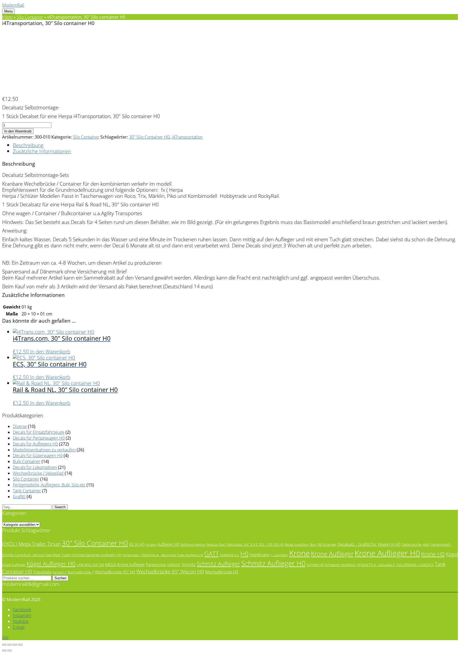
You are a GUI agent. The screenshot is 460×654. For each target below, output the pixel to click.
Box (313, 544)
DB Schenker (326, 544)
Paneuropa (156, 564)
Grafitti (19, 496)
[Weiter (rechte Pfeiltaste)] (9, 650)
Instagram (22, 615)
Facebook (22, 610)
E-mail (18, 627)
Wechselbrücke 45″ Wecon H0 (170, 571)
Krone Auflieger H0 (387, 553)
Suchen (60, 578)
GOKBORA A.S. (229, 555)
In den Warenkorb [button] (50, 351)
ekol (426, 544)
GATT (211, 554)
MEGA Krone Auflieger (125, 564)
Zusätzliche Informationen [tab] (42, 151)
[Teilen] (15, 644)
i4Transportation (187, 137)
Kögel (452, 554)
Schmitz (189, 564)
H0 (244, 554)
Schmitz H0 (315, 564)
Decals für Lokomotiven (35, 467)
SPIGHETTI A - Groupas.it (376, 564)
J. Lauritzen (279, 554)
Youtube (20, 621)
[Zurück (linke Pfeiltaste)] (4, 650)
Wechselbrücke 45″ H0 (115, 572)
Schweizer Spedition (340, 564)
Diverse (20, 426)
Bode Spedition (297, 544)
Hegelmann (259, 554)
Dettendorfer (412, 544)
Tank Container (27, 491)
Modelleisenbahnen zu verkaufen (44, 450)
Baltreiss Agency (193, 544)
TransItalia (42, 572)
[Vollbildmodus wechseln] (9, 644)
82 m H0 (137, 544)
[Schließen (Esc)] (20, 644)
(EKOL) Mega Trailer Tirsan (31, 543)
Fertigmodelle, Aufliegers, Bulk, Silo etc (49, 485)
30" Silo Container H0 (149, 137)
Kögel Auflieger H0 (51, 564)
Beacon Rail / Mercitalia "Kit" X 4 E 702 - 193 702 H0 (245, 544)
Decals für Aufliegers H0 (35, 444)
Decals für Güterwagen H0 (38, 456)
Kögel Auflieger (14, 564)
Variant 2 (59, 572)
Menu (8, 11)
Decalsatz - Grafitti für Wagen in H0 (369, 544)
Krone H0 (433, 554)
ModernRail (13, 5)
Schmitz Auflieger (218, 564)
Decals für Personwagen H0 (39, 438)
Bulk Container (26, 461)
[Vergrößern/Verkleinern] (4, 644)
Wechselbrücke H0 (221, 572)
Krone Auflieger (332, 554)
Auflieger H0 (168, 544)
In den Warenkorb (17, 131)
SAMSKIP (174, 564)
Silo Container (30, 17)
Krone (299, 553)
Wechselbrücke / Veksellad (38, 473)
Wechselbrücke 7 (80, 572)
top (5, 637)
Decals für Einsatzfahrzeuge (38, 432)
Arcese (151, 544)
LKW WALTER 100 (90, 564)
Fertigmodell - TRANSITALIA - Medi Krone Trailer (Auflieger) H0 (162, 555)
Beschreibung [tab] (28, 145)
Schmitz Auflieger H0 (273, 563)
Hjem (7, 17)
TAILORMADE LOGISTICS (415, 564)
